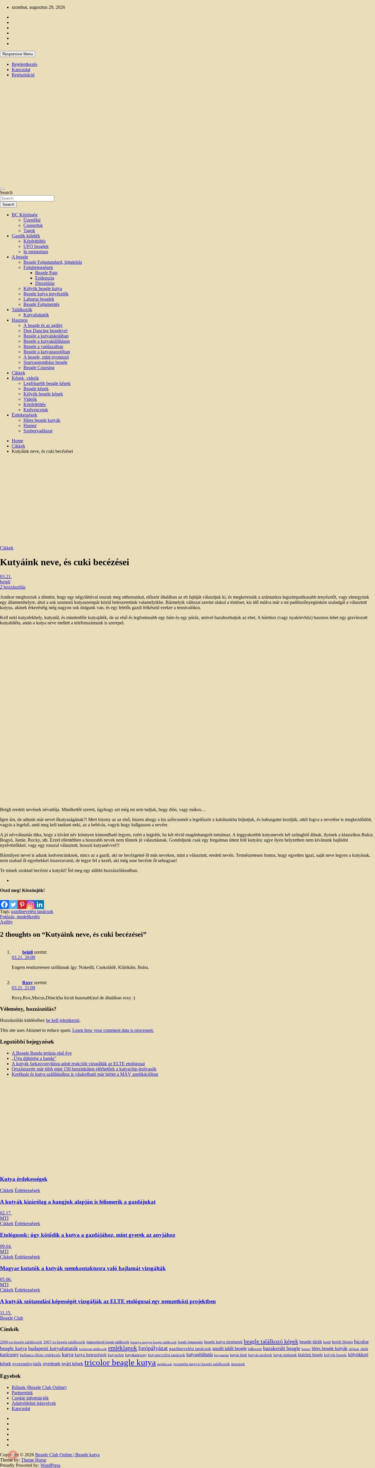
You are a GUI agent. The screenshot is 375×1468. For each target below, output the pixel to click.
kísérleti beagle (310, 1355)
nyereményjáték (27, 1363)
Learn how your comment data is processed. (113, 1030)
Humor (30, 425)
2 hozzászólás (12, 587)
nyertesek (51, 1363)
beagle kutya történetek (223, 1341)
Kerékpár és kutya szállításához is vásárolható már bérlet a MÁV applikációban (85, 1074)
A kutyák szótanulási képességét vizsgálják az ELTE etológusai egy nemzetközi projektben (108, 1301)
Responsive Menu (17, 54)
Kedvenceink (35, 409)
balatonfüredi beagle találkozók (107, 1342)
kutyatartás (221, 1355)
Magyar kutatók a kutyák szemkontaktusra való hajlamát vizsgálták (83, 1268)
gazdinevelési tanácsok (32, 911)
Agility (6, 921)
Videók (30, 399)
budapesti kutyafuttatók (53, 1348)
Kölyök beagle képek (43, 393)
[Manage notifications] (13, 1455)
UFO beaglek (36, 246)
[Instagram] (30, 901)
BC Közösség (25, 214)
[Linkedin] (39, 901)
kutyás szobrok (260, 1355)
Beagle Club (11, 1317)
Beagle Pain (46, 272)
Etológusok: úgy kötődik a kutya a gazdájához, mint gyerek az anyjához (87, 1235)
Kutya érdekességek (23, 1179)
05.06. (6, 1279)
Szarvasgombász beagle (45, 362)
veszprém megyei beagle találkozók (201, 1364)
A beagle (20, 256)
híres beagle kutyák (329, 1348)
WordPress (50, 1465)
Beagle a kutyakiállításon (46, 341)
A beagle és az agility (43, 325)
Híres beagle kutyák (41, 420)
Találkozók (22, 309)
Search (6, 192)
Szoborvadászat (37, 430)
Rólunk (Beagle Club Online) (39, 1387)
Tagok (29, 230)
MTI (4, 1218)
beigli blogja (342, 1342)
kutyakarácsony (136, 1355)
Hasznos (20, 320)
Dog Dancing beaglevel (45, 330)
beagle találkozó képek (271, 1341)
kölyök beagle (335, 1355)
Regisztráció (23, 74)
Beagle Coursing (38, 367)
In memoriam (35, 251)
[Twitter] (13, 901)
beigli (5, 581)
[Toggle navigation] (2, 189)
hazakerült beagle (281, 1348)
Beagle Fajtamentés (41, 304)
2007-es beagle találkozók (64, 1342)
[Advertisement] (187, 500)
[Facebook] (4, 901)
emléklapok (122, 1348)
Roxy (27, 982)
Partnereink (22, 1392)
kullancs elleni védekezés (40, 1355)
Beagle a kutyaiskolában (46, 335)
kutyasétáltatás (199, 1354)
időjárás (354, 1349)
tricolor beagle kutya (120, 1362)
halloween (255, 1349)
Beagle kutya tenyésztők (46, 293)
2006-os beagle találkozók (21, 1342)
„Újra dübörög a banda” (34, 1058)
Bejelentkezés (24, 64)
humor (306, 1349)
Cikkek (18, 372)
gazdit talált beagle (229, 1348)
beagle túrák (310, 1341)
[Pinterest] (22, 901)
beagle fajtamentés (190, 1342)
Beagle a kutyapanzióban (46, 351)
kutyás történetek (285, 1355)
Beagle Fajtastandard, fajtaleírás (52, 262)
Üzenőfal (31, 219)
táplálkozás (164, 1364)
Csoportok (33, 225)
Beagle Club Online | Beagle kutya (67, 1454)
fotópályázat (153, 1348)
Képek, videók (25, 378)
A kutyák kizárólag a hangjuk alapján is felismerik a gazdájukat (78, 1202)
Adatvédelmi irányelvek (34, 1403)
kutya (68, 1354)
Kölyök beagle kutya (42, 288)
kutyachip (116, 1355)
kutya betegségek (91, 1354)
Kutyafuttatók (36, 314)
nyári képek (72, 1363)
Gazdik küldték (26, 235)
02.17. (6, 1212)
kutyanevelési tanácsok (166, 1355)
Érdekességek (24, 414)
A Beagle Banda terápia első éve (42, 1053)
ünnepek (238, 1364)
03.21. (6, 576)
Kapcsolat (21, 69)
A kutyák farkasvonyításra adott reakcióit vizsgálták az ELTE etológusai (78, 1063)
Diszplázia (44, 283)
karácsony (9, 1354)
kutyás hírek (238, 1355)
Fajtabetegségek (38, 267)
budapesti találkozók (93, 1349)
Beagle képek (36, 388)
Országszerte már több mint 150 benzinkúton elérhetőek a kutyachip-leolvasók (84, 1068)
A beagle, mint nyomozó (46, 356)
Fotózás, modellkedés (20, 916)
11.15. (5, 1312)
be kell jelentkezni (62, 1020)
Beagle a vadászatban (43, 346)
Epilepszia (44, 277)
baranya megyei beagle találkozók (153, 1342)
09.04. (6, 1246)
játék (364, 1349)
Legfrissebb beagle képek (47, 383)
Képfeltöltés (34, 241)
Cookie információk (30, 1397)
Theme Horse (33, 1459)
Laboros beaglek (38, 299)
